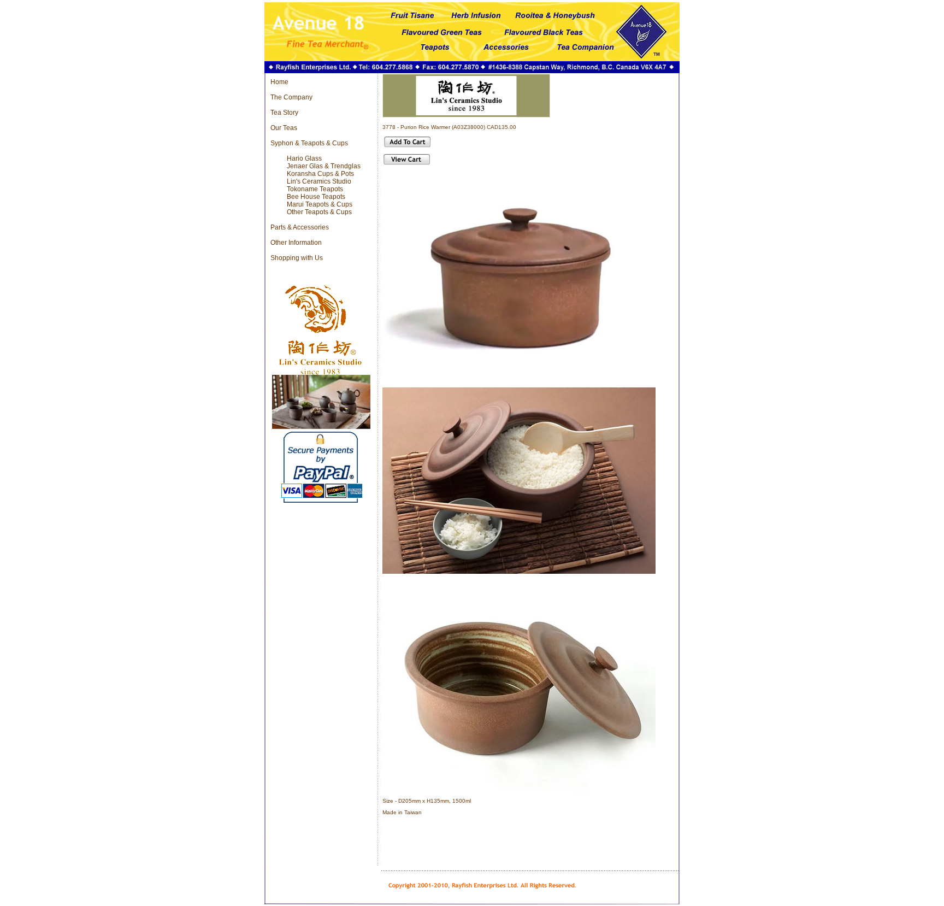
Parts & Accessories (299, 227)
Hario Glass (304, 158)
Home (279, 82)
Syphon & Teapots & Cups (309, 143)
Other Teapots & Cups (319, 212)
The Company (291, 97)
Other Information (296, 242)
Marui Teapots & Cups (319, 204)
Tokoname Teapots (315, 189)
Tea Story (284, 112)
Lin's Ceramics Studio (319, 181)
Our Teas (283, 128)
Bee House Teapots (316, 197)
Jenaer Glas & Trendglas (324, 166)
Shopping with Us (296, 258)
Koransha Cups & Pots (320, 174)
